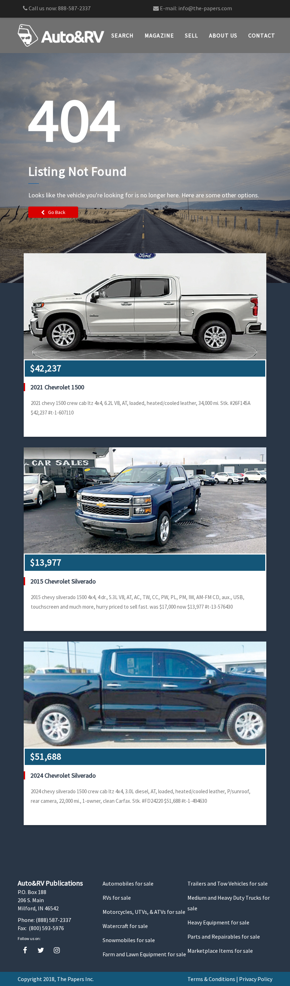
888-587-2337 (74, 8)
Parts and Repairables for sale (223, 936)
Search (122, 35)
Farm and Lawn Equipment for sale (144, 954)
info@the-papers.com (205, 8)
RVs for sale (117, 897)
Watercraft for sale (125, 925)
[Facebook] (25, 950)
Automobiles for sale (128, 883)
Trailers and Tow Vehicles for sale (227, 883)
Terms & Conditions (211, 978)
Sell (191, 35)
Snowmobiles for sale (129, 940)
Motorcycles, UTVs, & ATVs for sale (144, 911)
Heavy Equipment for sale (218, 922)
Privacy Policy (255, 978)
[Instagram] (57, 950)
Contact (262, 35)
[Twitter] (41, 950)
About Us (223, 35)
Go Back (56, 212)
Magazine (159, 35)
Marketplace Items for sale (220, 950)
